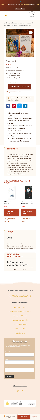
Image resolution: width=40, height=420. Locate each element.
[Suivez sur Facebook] (9, 296)
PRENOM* (7, 351)
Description (12, 149)
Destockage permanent (18, 23)
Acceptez (23, 417)
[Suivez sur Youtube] (22, 296)
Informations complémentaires (15, 255)
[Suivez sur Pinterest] (30, 296)
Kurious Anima (20, 329)
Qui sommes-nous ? (20, 324)
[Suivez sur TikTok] (18, 296)
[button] (31, 32)
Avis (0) (10, 232)
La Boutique (7, 23)
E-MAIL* (7, 367)
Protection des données (20, 320)
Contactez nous (20, 333)
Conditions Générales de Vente (20, 312)
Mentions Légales (20, 307)
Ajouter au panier (20, 86)
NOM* (6, 359)
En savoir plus (20, 9)
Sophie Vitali (20, 391)
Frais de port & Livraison (20, 316)
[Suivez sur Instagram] (14, 296)
